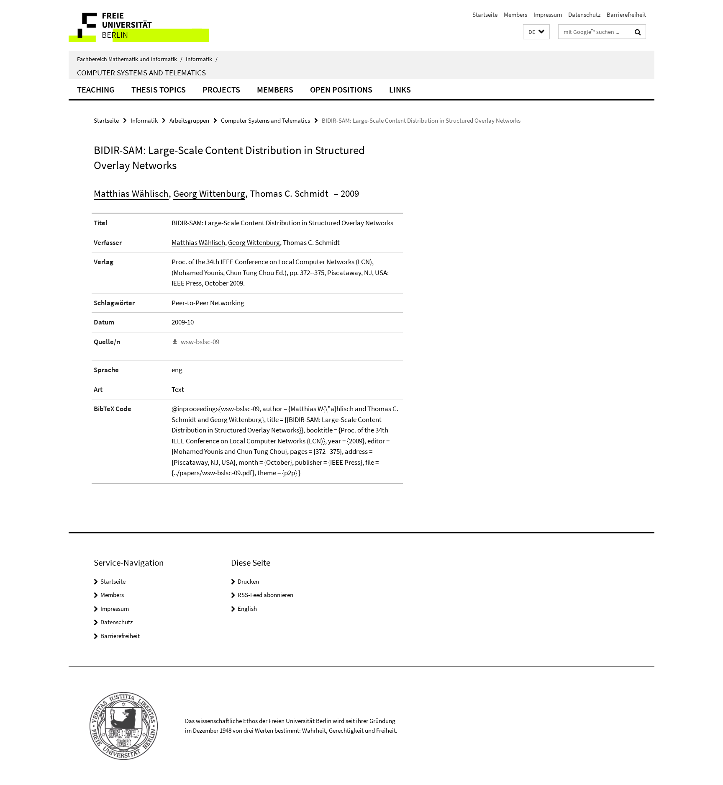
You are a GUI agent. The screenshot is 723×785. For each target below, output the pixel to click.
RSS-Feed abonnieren (265, 595)
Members (515, 14)
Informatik (202, 59)
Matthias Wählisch (131, 193)
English (247, 609)
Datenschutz (584, 14)
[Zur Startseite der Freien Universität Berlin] (139, 25)
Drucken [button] (248, 581)
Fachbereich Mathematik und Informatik (129, 59)
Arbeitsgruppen (189, 120)
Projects (221, 89)
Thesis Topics (158, 89)
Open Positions (341, 89)
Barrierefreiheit (626, 14)
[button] (536, 32)
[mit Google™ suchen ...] (638, 32)
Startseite (484, 14)
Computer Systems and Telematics (141, 72)
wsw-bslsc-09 (200, 341)
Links (400, 89)
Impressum (547, 14)
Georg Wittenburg (209, 193)
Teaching (96, 89)
